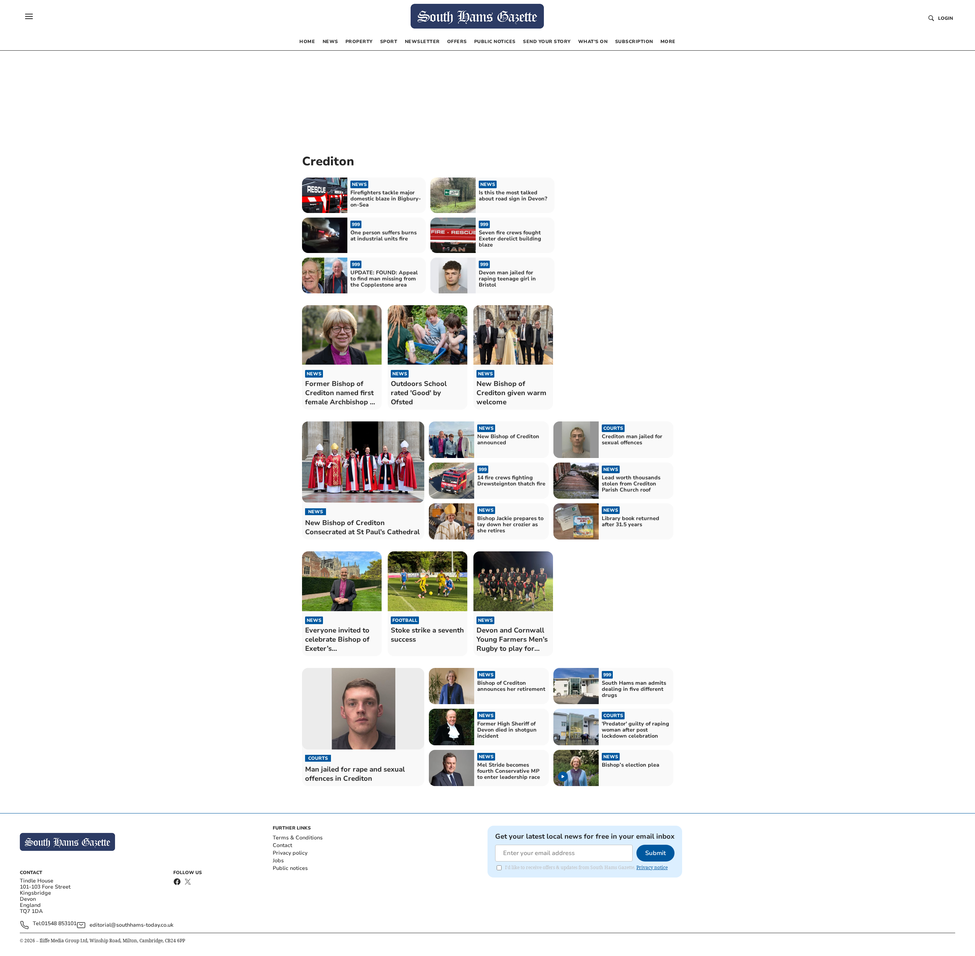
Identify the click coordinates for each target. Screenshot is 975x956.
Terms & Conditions (298, 837)
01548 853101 (59, 924)
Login (945, 18)
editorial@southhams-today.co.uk (131, 925)
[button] (29, 16)
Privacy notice (652, 867)
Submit (655, 853)
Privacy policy (290, 853)
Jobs (278, 860)
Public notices (290, 868)
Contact (282, 845)
